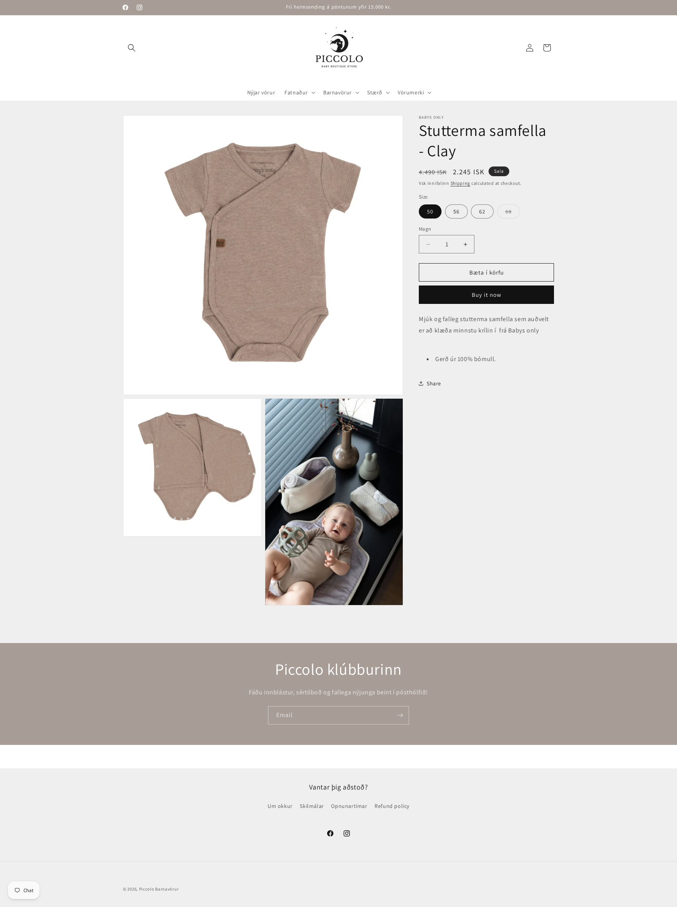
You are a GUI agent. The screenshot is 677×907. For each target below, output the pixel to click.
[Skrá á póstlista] (400, 715)
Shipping (461, 183)
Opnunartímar (349, 805)
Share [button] (434, 383)
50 (430, 211)
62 (482, 211)
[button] (131, 47)
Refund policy (392, 805)
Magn (425, 229)
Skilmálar (312, 805)
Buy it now (486, 294)
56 (456, 211)
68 (512, 213)
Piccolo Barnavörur (159, 889)
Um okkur (280, 805)
